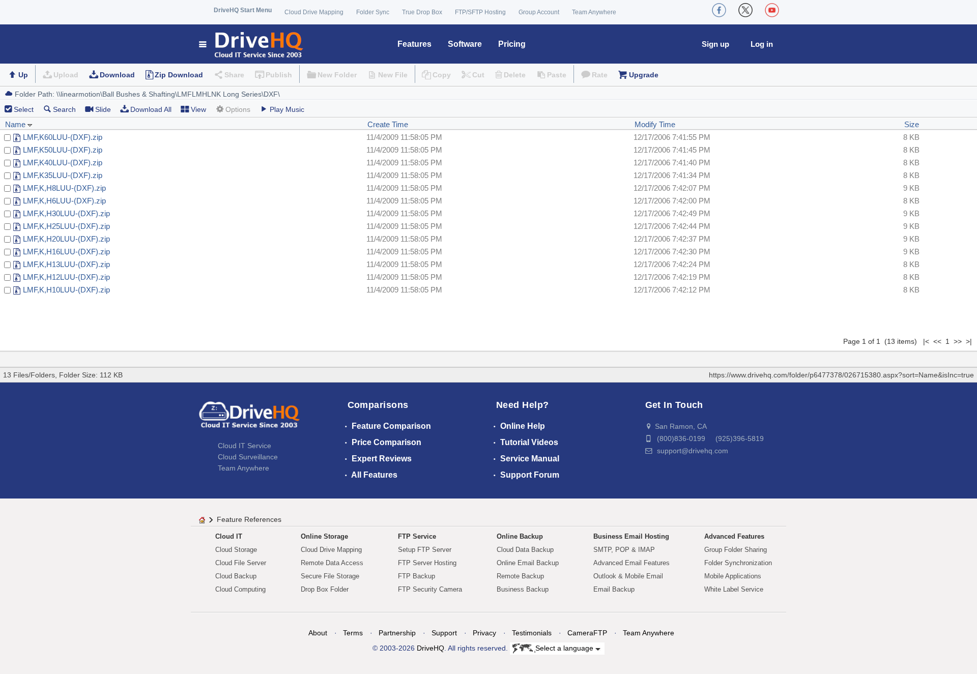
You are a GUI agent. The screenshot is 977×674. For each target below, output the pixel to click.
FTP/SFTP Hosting (480, 12)
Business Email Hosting (631, 536)
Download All (150, 109)
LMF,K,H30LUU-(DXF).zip (66, 213)
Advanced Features (734, 536)
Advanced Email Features (631, 563)
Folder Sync (372, 12)
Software (465, 44)
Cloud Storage (236, 549)
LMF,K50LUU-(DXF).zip (62, 149)
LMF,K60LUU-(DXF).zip (62, 137)
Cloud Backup (235, 576)
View (198, 109)
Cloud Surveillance (248, 457)
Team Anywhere (594, 12)
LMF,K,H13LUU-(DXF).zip (66, 264)
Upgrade (643, 75)
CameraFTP (587, 633)
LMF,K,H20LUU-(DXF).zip (66, 239)
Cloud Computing (240, 589)
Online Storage (324, 536)
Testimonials (532, 633)
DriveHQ (430, 648)
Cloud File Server (240, 563)
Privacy (484, 633)
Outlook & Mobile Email (628, 576)
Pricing (512, 44)
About (317, 633)
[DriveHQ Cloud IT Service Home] (251, 44)
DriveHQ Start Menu (243, 10)
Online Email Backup (528, 563)
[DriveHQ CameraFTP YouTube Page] (772, 10)
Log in (762, 44)
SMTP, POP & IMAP (624, 549)
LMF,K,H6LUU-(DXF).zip (64, 200)
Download (117, 75)
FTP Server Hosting (427, 563)
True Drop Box (422, 12)
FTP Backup (416, 576)
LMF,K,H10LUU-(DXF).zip (66, 289)
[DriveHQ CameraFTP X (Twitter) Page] (745, 10)
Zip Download (179, 75)
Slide (103, 109)
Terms (353, 633)
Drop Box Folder (325, 589)
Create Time (387, 124)
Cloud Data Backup (525, 549)
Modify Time (655, 124)
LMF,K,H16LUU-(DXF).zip (66, 251)
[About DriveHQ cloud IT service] (249, 420)
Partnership (397, 633)
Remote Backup (520, 576)
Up (23, 75)
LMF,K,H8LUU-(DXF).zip (64, 188)
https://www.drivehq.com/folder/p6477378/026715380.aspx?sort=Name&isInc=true (841, 375)
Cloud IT (228, 536)
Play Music (287, 109)
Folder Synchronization (738, 563)
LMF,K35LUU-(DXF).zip (62, 175)
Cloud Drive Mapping (313, 12)
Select (24, 109)
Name (16, 124)
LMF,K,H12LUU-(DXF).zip (66, 277)
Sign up (715, 44)
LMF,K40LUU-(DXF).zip (62, 162)
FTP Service (417, 536)
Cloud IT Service (244, 446)
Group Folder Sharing (735, 549)
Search (64, 109)
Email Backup (614, 589)
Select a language (565, 648)
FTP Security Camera (430, 589)
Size (911, 124)
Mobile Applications (732, 576)
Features (414, 44)
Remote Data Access (332, 563)
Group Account (539, 12)
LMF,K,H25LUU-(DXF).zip (66, 226)
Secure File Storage (330, 576)
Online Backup (520, 536)
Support (444, 633)
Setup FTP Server (424, 549)
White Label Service (733, 589)
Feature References (249, 519)
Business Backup (523, 589)
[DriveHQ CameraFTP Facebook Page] (719, 10)
